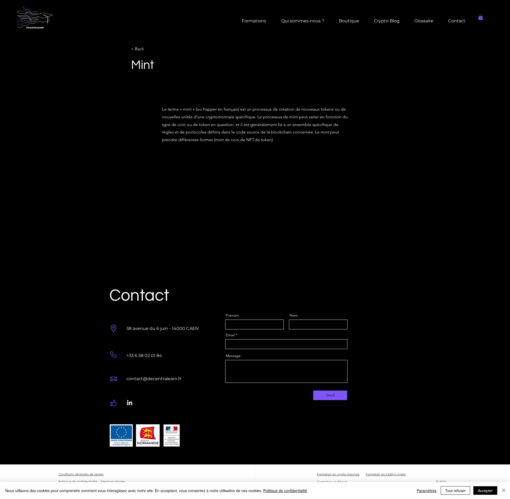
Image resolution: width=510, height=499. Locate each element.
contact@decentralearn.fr (153, 378)
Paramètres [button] (426, 490)
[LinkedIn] (129, 403)
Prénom (232, 315)
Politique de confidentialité (285, 490)
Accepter (485, 490)
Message (233, 356)
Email (230, 335)
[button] (480, 17)
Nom (294, 315)
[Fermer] (503, 490)
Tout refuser (455, 490)
